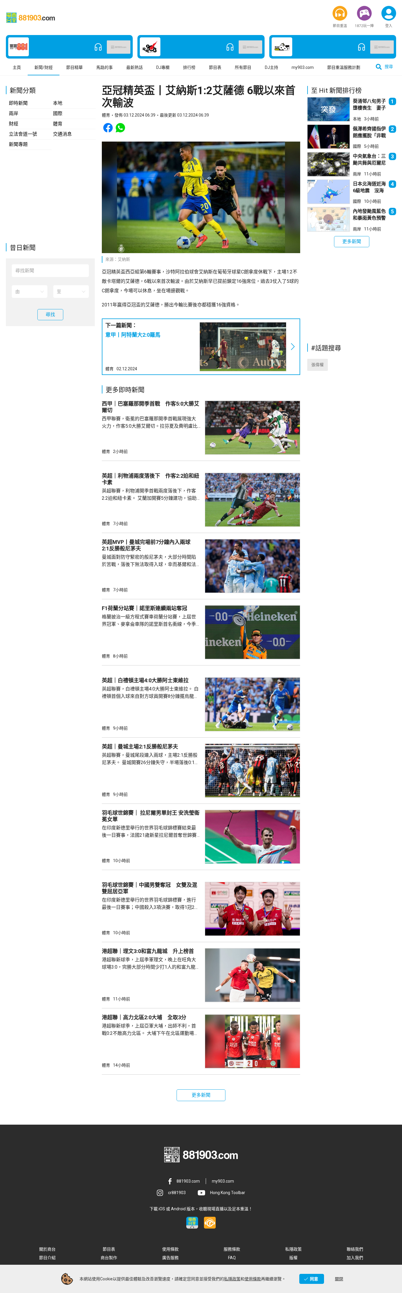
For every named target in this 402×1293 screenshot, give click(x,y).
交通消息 (62, 134)
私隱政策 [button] (293, 1249)
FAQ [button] (232, 1257)
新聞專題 (18, 144)
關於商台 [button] (47, 1249)
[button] (340, 13)
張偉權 (317, 364)
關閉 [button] (339, 1279)
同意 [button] (314, 1279)
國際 (57, 113)
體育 (57, 124)
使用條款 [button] (170, 1249)
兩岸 (13, 113)
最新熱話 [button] (134, 67)
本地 (57, 103)
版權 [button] (293, 1257)
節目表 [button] (215, 67)
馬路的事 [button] (104, 67)
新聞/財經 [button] (43, 67)
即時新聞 (18, 103)
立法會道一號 (23, 134)
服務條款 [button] (232, 1249)
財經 (13, 124)
